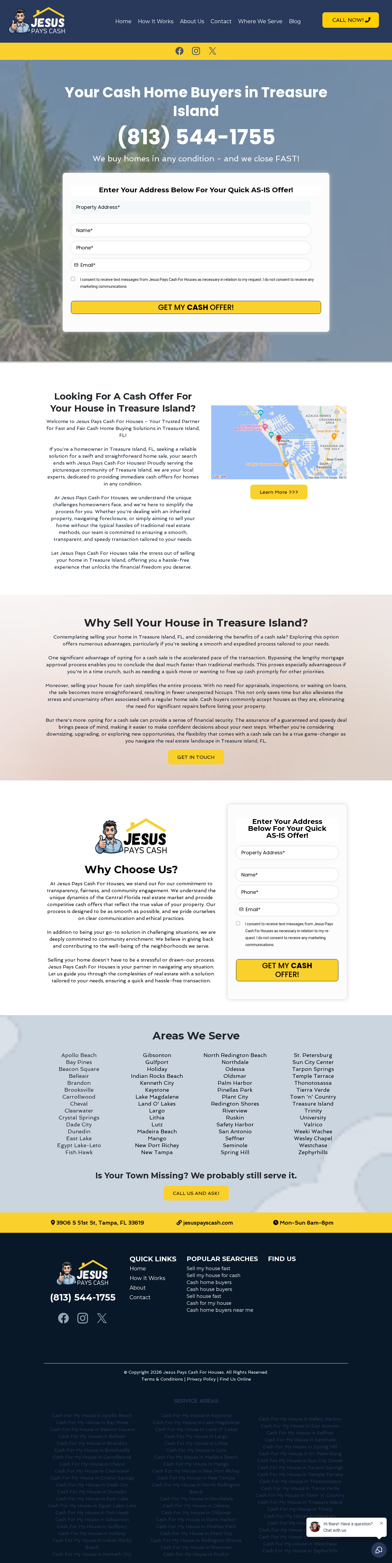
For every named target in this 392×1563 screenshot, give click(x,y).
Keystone (157, 1090)
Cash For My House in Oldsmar (196, 1512)
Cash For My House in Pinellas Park (196, 1526)
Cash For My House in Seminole (300, 1439)
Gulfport (157, 1062)
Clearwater (79, 1110)
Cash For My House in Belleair (92, 1436)
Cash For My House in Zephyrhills (300, 1550)
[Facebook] (179, 51)
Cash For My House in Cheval (92, 1464)
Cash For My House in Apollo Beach (92, 1415)
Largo (157, 1110)
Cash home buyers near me (220, 1310)
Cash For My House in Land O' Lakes (196, 1429)
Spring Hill (235, 1152)
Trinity (313, 1110)
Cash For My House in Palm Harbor (196, 1519)
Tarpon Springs (313, 1069)
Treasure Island (313, 1104)
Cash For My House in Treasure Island (300, 1502)
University (313, 1117)
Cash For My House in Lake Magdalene (196, 1422)
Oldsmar (234, 1076)
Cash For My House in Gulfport (92, 1526)
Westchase (313, 1145)
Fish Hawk (79, 1152)
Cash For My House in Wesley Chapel (300, 1537)
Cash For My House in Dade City (92, 1485)
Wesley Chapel (313, 1138)
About (138, 1288)
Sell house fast (204, 1296)
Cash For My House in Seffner (300, 1433)
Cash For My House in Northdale (196, 1498)
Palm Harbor (235, 1083)
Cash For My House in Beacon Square (92, 1429)
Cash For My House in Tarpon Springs (300, 1467)
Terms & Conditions (162, 1379)
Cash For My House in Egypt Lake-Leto (92, 1505)
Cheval (79, 1104)
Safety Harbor (235, 1124)
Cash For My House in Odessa (196, 1505)
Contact (221, 21)
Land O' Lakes (157, 1104)
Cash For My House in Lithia (196, 1443)
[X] (212, 51)
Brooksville (79, 1090)
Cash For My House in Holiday (92, 1533)
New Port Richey (157, 1145)
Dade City (79, 1124)
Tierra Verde (313, 1090)
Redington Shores (235, 1104)
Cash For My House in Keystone (196, 1415)
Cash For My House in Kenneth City (92, 1554)
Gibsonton (157, 1055)
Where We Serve (260, 21)
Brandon (79, 1083)
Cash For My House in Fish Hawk (92, 1512)
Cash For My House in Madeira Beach (196, 1457)
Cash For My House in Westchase (300, 1543)
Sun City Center (313, 1062)
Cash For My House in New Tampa (196, 1478)
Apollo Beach (79, 1055)
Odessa (235, 1069)
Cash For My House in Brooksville (92, 1450)
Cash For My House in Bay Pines (92, 1422)
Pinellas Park (235, 1090)
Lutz (157, 1124)
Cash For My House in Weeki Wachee (300, 1530)
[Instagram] (196, 51)
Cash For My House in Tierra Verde (300, 1488)
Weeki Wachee (313, 1131)
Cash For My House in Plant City (196, 1533)
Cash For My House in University (300, 1516)
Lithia (157, 1117)
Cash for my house (209, 1303)
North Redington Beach (235, 1055)
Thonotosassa (313, 1083)
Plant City (235, 1097)
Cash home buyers (209, 1282)
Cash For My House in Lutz (196, 1450)
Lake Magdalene (157, 1097)
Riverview (234, 1110)
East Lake (79, 1138)
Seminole (235, 1145)
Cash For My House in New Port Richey (196, 1471)
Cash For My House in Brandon (92, 1443)
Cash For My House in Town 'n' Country (300, 1495)
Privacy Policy (201, 1379)
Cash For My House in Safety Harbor (300, 1419)
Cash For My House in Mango (196, 1464)
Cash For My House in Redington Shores (196, 1540)
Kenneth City (157, 1083)
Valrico (313, 1124)
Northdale (235, 1062)
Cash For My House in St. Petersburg (300, 1453)
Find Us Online (235, 1379)
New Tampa (157, 1152)
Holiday (157, 1069)
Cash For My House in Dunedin (92, 1491)
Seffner (235, 1138)
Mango (157, 1138)
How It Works (156, 21)
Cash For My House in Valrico (300, 1523)
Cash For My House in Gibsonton (92, 1519)
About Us (192, 21)
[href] (279, 442)
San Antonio (235, 1131)
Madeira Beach (157, 1131)
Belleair (79, 1076)
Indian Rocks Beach (157, 1076)
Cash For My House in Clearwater (92, 1471)
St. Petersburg (313, 1055)
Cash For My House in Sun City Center (300, 1460)
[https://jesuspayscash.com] (37, 21)
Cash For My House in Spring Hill (300, 1446)
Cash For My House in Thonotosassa (300, 1481)
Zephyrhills (313, 1152)
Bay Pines (79, 1062)
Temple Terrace (313, 1076)
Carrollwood (78, 1097)
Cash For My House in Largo (196, 1436)
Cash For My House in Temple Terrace (300, 1474)
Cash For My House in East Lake (92, 1498)
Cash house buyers (209, 1289)
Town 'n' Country (313, 1097)
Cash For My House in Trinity (300, 1509)
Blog (295, 21)
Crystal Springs (79, 1117)
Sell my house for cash (214, 1275)
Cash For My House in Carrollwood (92, 1457)
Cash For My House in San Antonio (300, 1426)
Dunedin (79, 1131)
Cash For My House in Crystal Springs (92, 1478)
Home (123, 21)
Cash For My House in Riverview (196, 1547)
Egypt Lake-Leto (79, 1145)
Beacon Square (79, 1069)
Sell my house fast (208, 1268)
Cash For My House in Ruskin (196, 1554)
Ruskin (235, 1117)
